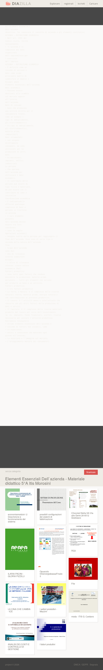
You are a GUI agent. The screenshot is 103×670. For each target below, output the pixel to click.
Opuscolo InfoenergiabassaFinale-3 (51, 574)
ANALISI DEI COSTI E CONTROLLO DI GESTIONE (19, 647)
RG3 (73, 550)
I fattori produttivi (47, 644)
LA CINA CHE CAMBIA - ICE (19, 610)
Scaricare (90, 472)
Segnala (94, 664)
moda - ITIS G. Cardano (82, 616)
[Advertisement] (51, 16)
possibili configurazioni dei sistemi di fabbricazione (51, 517)
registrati (68, 3)
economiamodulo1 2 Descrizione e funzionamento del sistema (17, 518)
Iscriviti (81, 3)
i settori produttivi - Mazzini (48, 610)
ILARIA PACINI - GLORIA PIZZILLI (16, 575)
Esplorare (55, 3)
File (73, 583)
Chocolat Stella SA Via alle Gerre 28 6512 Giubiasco (82, 515)
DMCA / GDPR (81, 664)
